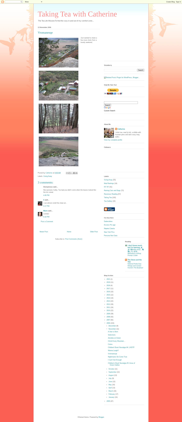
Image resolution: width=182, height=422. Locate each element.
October (112, 369)
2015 (109, 295)
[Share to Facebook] (74, 173)
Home (69, 232)
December (112, 326)
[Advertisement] (122, 42)
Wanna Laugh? (113, 350)
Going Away (47, 176)
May (110, 385)
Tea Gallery (108, 201)
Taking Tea (108, 197)
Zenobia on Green (114, 338)
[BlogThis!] (69, 173)
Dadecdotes (108, 221)
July (110, 378)
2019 (109, 282)
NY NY (106, 187)
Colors (110, 344)
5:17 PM (46, 206)
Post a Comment (47, 221)
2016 (109, 292)
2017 (109, 288)
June (111, 381)
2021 (109, 279)
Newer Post (44, 232)
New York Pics (109, 232)
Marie (45, 211)
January (112, 397)
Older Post (94, 232)
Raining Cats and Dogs (112, 190)
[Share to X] (72, 173)
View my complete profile (113, 140)
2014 (109, 298)
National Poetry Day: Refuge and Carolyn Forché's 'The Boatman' (135, 266)
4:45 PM (46, 195)
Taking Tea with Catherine (77, 14)
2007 (109, 320)
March (111, 391)
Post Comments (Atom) (73, 239)
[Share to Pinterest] (76, 173)
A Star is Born (113, 332)
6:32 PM (46, 217)
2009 (109, 314)
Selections (112, 335)
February (112, 394)
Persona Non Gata (110, 235)
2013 (109, 301)
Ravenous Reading (110, 194)
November (112, 329)
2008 (109, 317)
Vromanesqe (112, 354)
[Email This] (67, 173)
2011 (109, 307)
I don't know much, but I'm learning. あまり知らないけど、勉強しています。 (136, 248)
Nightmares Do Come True (117, 357)
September (113, 372)
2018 (109, 285)
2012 (109, 304)
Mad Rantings (109, 183)
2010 (109, 310)
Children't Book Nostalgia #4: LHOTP (121, 347)
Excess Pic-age (109, 225)
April (110, 388)
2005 (109, 401)
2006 (109, 323)
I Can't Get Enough (115, 360)
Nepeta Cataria (109, 228)
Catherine (121, 129)
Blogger (101, 417)
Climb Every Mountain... (116, 341)
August (111, 375)
